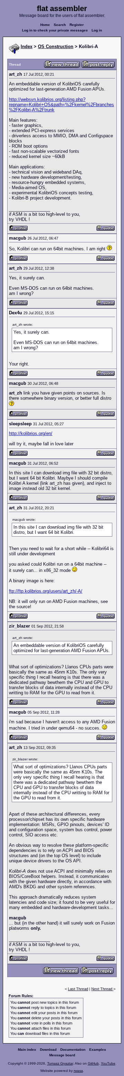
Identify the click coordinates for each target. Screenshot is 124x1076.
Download (48, 1049)
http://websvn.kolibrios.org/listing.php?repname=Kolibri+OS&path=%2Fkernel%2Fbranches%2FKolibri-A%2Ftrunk (61, 104)
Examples (97, 1049)
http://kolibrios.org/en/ (30, 433)
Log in (97, 30)
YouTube (108, 1063)
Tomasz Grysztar (60, 1063)
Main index (27, 1049)
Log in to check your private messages (55, 30)
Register (77, 25)
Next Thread (102, 989)
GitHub (93, 1063)
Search (60, 25)
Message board (62, 1055)
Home (45, 25)
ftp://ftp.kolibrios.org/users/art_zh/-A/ (45, 591)
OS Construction (55, 46)
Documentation (72, 1049)
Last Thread (78, 989)
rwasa (78, 1071)
